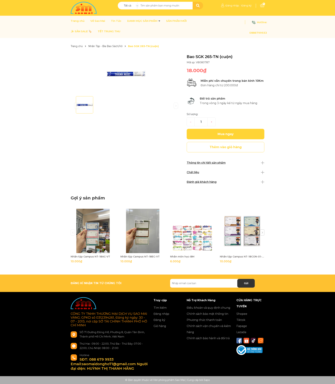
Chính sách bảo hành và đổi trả (208, 338)
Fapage (241, 326)
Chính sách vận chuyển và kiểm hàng (209, 329)
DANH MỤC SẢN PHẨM (142, 20)
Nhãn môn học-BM (182, 256)
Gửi (246, 283)
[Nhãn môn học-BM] (192, 231)
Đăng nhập (232, 5)
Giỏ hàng (160, 326)
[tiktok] (253, 340)
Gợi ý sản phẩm (88, 197)
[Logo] (84, 7)
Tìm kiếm (160, 307)
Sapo (207, 380)
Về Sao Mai (97, 20)
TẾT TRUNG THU (109, 31)
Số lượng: (192, 114)
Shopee (241, 313)
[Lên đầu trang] (329, 378)
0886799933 (258, 32)
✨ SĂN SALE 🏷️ (81, 31)
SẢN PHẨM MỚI (176, 20)
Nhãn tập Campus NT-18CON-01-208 (242, 256)
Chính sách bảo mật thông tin (207, 313)
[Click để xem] (126, 74)
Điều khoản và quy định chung (208, 307)
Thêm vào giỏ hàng (95, 250)
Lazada (241, 332)
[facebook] (239, 340)
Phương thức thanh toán (204, 320)
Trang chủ (77, 20)
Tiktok (240, 320)
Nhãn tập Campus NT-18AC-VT (90, 256)
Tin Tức (116, 20)
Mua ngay (226, 134)
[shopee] (246, 340)
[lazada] (260, 340)
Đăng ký (246, 5)
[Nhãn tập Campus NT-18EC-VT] (142, 231)
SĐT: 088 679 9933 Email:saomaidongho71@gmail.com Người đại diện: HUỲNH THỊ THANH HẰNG (109, 364)
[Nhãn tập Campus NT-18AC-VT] (93, 231)
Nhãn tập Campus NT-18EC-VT (140, 256)
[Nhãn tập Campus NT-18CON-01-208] (242, 231)
